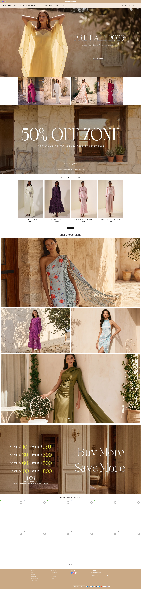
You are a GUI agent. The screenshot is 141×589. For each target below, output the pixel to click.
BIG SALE (51, 5)
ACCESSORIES (34, 5)
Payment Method (54, 572)
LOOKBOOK (57, 5)
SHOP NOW (70, 304)
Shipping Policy (33, 576)
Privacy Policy (53, 576)
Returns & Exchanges (34, 578)
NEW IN (15, 5)
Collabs (52, 578)
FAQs (52, 574)
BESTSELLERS (21, 5)
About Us (32, 572)
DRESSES (28, 5)
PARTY (46, 5)
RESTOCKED (41, 5)
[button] (133, 5)
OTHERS (62, 5)
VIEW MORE (70, 228)
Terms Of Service (34, 580)
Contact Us (33, 574)
